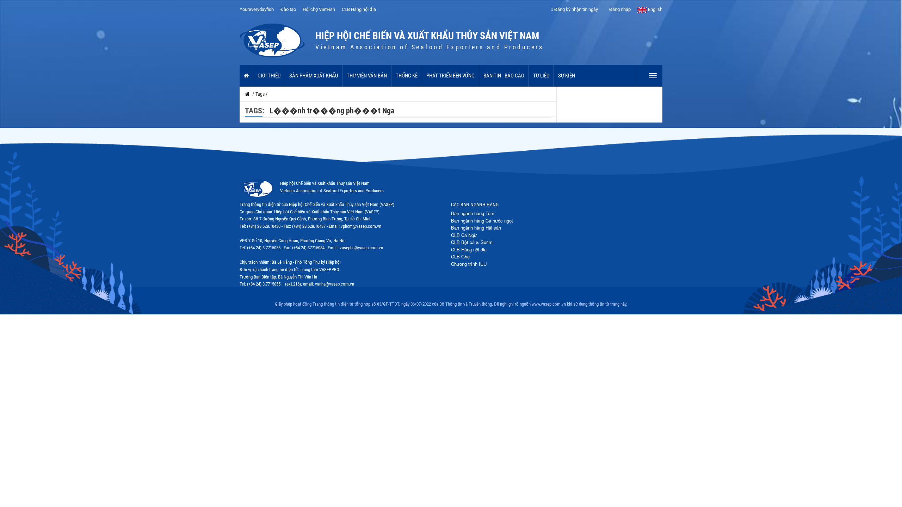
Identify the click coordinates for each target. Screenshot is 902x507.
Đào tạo (288, 9)
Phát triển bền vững (450, 76)
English (654, 9)
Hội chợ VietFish (319, 9)
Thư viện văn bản (367, 76)
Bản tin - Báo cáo (503, 76)
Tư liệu (541, 76)
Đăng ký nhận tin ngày (575, 9)
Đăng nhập (619, 9)
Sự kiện (566, 76)
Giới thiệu (269, 76)
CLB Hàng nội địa (359, 9)
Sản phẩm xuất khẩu (313, 76)
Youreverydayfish (257, 9)
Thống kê (407, 76)
